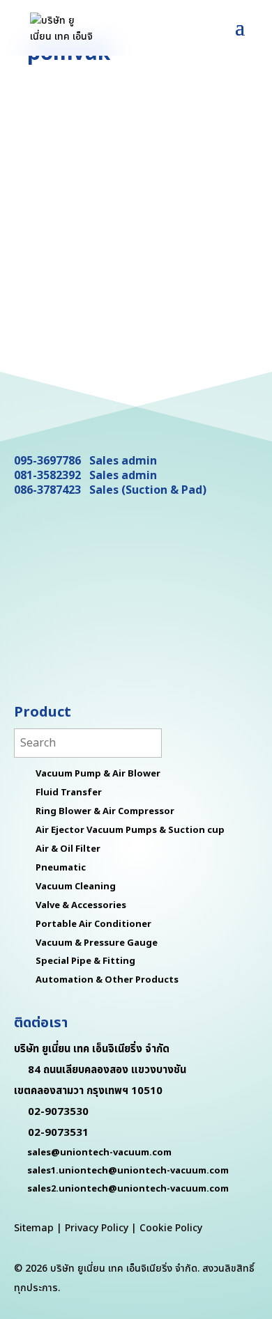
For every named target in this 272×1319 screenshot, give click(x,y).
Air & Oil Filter (68, 849)
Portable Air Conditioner (93, 924)
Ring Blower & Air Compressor (105, 811)
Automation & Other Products (107, 980)
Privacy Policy (96, 1228)
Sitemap (34, 1228)
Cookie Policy (170, 1228)
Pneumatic (61, 868)
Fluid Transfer (69, 792)
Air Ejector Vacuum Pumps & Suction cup (130, 830)
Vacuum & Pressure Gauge (97, 943)
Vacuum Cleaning (76, 886)
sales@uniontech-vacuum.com (99, 1153)
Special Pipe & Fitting (85, 961)
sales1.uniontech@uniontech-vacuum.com (128, 1171)
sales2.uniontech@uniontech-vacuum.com (128, 1189)
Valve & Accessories (81, 905)
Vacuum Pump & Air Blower (98, 774)
